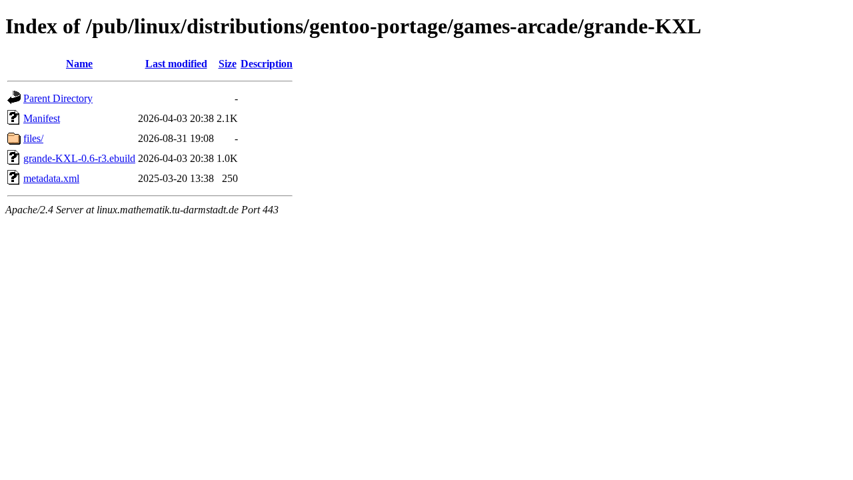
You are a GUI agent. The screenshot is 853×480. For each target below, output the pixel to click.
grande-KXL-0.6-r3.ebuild (79, 158)
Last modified (176, 63)
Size (228, 63)
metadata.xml (51, 178)
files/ (33, 138)
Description (267, 63)
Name (79, 63)
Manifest (41, 118)
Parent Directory (58, 98)
